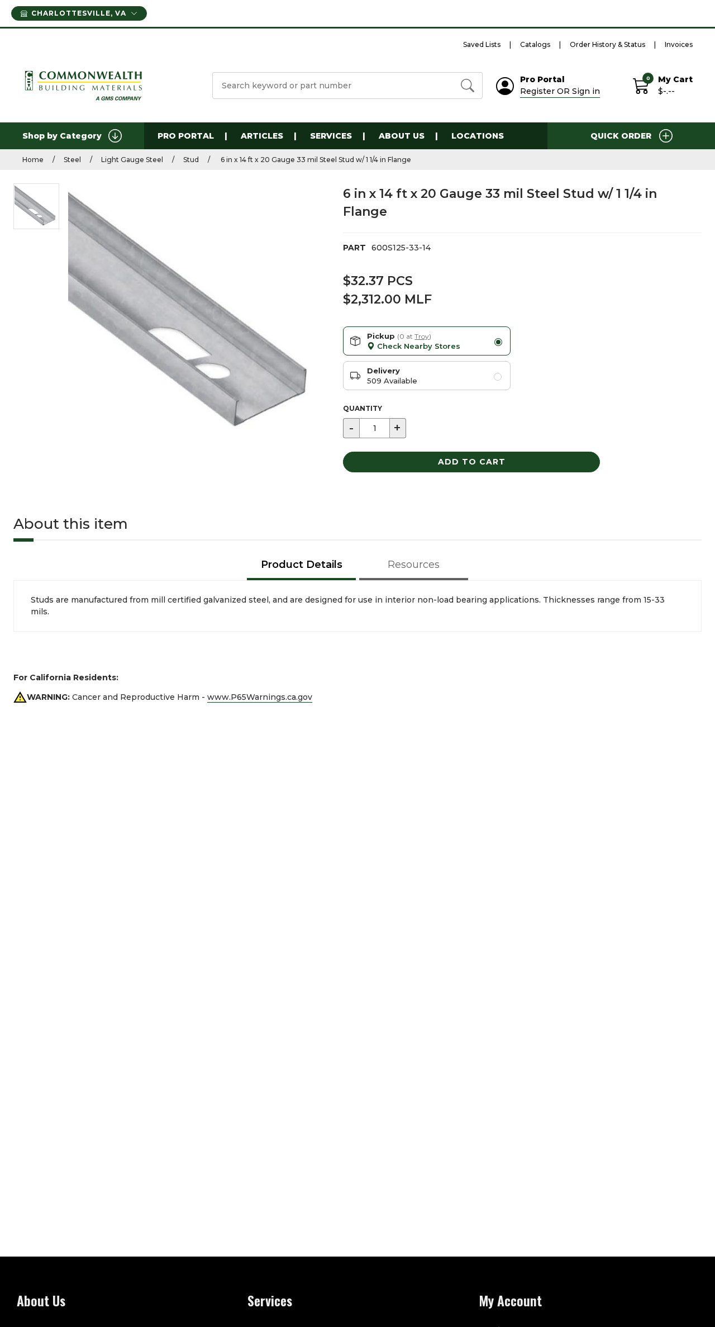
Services (331, 136)
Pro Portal (186, 136)
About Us (402, 136)
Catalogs (535, 44)
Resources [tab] (414, 564)
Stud (191, 159)
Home (33, 159)
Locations (477, 136)
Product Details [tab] (301, 564)
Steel (72, 159)
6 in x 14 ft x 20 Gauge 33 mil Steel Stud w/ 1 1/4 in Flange (315, 159)
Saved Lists (481, 44)
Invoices (679, 44)
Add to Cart (472, 462)
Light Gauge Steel (132, 159)
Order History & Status (607, 44)
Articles (262, 136)
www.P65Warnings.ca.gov (259, 697)
